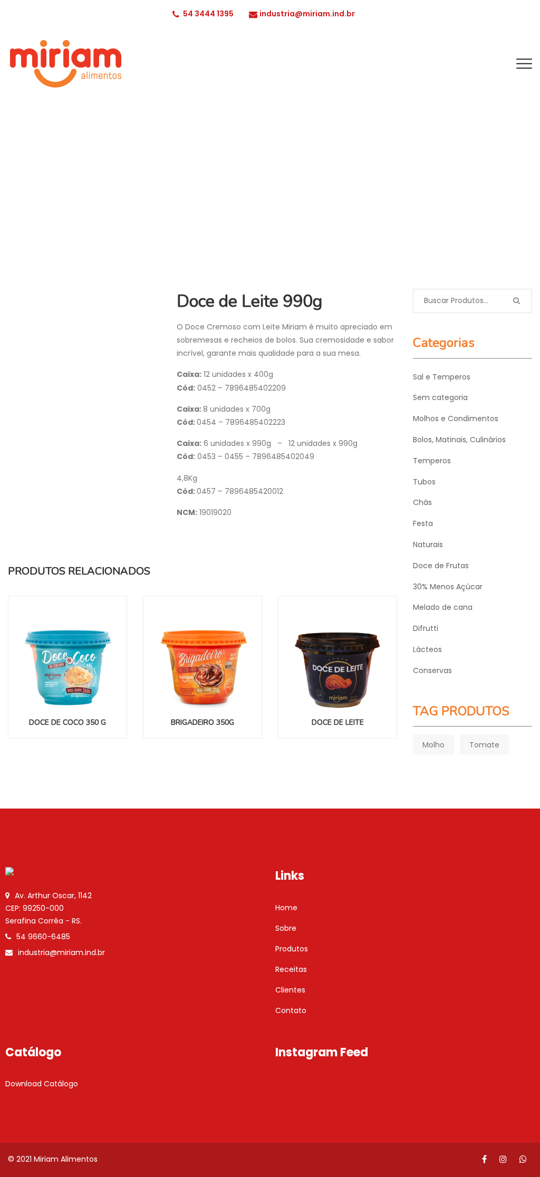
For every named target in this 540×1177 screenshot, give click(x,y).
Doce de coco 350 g (67, 722)
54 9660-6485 (43, 936)
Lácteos (429, 212)
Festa (423, 523)
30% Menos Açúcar (448, 586)
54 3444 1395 (208, 13)
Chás (422, 502)
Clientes (290, 990)
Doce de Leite (338, 722)
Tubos (424, 481)
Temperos (432, 460)
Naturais (428, 544)
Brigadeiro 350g (202, 722)
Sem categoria (440, 397)
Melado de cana (442, 607)
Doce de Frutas (441, 565)
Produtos (291, 948)
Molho (433, 745)
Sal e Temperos (441, 377)
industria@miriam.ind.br (307, 13)
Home (286, 907)
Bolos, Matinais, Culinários (459, 439)
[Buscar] (516, 301)
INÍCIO (390, 212)
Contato (290, 1010)
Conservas (432, 670)
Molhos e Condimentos (455, 418)
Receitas (291, 969)
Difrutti (425, 628)
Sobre (285, 928)
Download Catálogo (41, 1083)
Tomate (484, 745)
